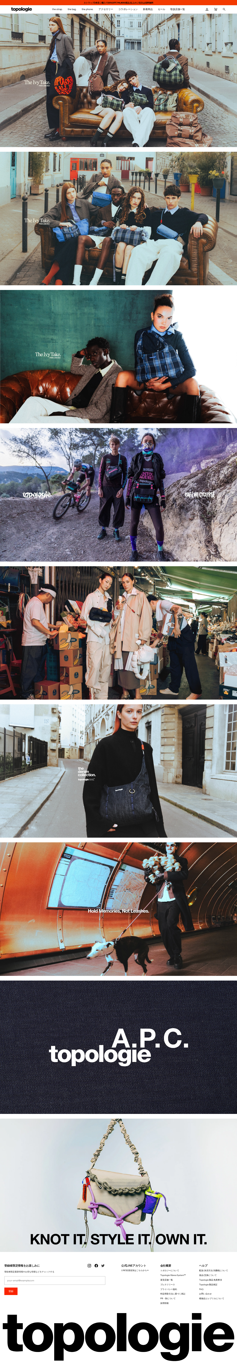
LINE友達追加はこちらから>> (135, 1270)
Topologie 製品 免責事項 (210, 1280)
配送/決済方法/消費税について (213, 1270)
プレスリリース (167, 1284)
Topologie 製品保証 (208, 1284)
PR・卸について (168, 1298)
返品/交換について (208, 1275)
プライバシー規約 (168, 1289)
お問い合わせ (205, 1293)
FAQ (201, 1289)
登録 (11, 1291)
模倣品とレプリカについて (211, 1298)
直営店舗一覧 (166, 1280)
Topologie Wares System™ (173, 1275)
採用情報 (164, 1303)
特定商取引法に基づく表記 (172, 1293)
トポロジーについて (169, 1270)
